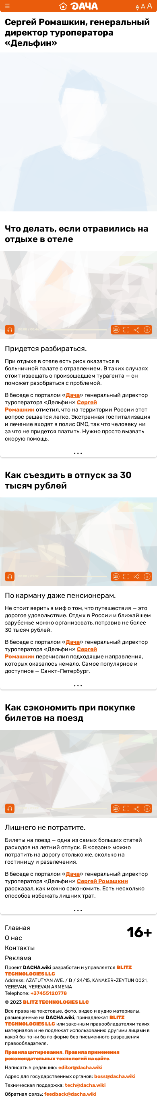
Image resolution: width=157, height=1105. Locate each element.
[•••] (78, 336)
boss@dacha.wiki (114, 1076)
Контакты (20, 948)
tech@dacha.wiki (85, 1085)
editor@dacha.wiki (80, 1067)
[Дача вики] (78, 6)
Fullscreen (126, 329)
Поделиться (136, 329)
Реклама (18, 958)
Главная (17, 928)
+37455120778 (49, 993)
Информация (147, 329)
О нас (13, 938)
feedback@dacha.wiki (70, 1094)
